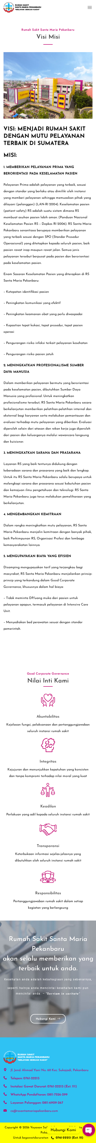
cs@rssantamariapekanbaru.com (34, 1111)
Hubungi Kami (46, 1019)
